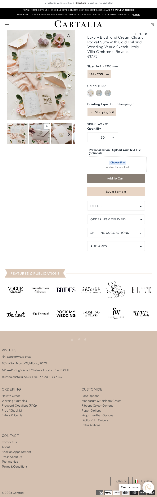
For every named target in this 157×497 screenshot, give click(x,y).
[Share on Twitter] (141, 34)
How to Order (11, 396)
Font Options (90, 396)
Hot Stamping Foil (101, 112)
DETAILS (96, 206)
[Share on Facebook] (136, 34)
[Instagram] (72, 339)
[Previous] (13, 75)
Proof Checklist (12, 410)
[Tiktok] (85, 339)
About (6, 447)
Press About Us (12, 457)
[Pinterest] (79, 339)
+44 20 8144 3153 (50, 377)
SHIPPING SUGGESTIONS (109, 233)
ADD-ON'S (98, 246)
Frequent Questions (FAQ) (19, 405)
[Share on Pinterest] (146, 34)
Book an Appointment (16, 452)
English (118, 481)
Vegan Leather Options (97, 415)
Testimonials (10, 461)
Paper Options (91, 410)
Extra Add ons (91, 425)
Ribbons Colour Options (97, 405)
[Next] (69, 75)
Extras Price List (12, 415)
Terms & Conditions (15, 466)
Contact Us (9, 442)
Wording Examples (14, 401)
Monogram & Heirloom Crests (101, 401)
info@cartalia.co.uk (18, 377)
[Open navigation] (7, 24)
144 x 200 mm (99, 74)
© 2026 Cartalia (13, 493)
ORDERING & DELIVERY (108, 219)
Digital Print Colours (95, 420)
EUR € (144, 481)
